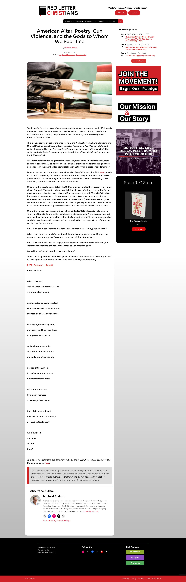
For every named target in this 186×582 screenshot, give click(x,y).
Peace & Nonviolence (68, 55)
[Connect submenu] (82, 21)
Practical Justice (81, 55)
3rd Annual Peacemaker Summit (140, 56)
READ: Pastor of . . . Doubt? (40, 265)
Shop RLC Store (138, 182)
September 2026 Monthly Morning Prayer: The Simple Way (141, 48)
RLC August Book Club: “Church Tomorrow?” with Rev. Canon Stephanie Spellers (139, 39)
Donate (134, 13)
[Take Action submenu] (72, 21)
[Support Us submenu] (106, 21)
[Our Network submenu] (95, 21)
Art (60, 55)
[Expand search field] (120, 21)
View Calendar (139, 61)
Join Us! (121, 13)
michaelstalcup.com (90, 511)
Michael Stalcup (70, 48)
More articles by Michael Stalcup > (57, 521)
